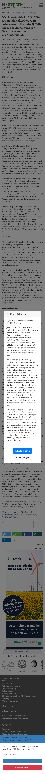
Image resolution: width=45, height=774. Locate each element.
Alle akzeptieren (22, 450)
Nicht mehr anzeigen (22, 767)
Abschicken (22, 761)
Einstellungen (22, 457)
